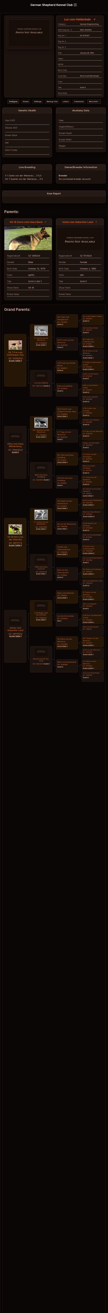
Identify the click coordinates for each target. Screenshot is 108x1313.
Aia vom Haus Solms (90, 328)
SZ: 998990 (87, 319)
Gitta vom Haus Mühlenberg (15, 445)
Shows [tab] (26, 101)
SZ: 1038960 (62, 414)
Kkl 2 (59, 621)
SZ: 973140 (87, 537)
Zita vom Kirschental (90, 627)
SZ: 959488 (87, 413)
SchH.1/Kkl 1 (62, 529)
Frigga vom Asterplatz (91, 443)
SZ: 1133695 (87, 643)
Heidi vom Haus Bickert (91, 512)
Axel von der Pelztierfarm (92, 500)
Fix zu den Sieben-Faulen (92, 316)
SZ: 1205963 (87, 606)
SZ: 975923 (62, 483)
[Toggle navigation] (75, 4)
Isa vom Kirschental (65, 616)
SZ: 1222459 (62, 644)
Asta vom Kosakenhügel (92, 535)
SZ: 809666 (87, 459)
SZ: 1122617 (62, 506)
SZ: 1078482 (88, 528)
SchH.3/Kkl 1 (62, 416)
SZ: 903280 (87, 482)
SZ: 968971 (87, 330)
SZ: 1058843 (88, 583)
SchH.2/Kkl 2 (88, 516)
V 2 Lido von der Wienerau (92, 431)
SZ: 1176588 (87, 597)
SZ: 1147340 (87, 652)
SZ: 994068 (87, 399)
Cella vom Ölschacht (90, 374)
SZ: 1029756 (62, 345)
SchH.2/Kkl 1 (88, 599)
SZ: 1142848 (87, 620)
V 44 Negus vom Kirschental (41, 614)
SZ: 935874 (87, 390)
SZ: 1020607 (88, 445)
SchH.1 (60, 439)
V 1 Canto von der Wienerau (41, 339)
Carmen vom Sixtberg (91, 420)
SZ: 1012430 (87, 514)
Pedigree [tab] (13, 101)
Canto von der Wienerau (21, 175)
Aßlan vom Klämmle (65, 593)
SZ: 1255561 (62, 596)
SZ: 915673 (87, 493)
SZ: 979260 (87, 376)
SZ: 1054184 (87, 560)
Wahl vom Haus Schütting (41, 476)
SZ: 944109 (87, 367)
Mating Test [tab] (52, 101)
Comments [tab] (79, 101)
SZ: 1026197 (87, 572)
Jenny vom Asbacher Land (15, 629)
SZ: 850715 (87, 470)
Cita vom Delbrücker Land (92, 581)
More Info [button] (93, 101)
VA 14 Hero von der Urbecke (15, 538)
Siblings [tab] (37, 101)
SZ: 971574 (61, 460)
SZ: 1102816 (62, 322)
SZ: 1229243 (62, 619)
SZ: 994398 (87, 422)
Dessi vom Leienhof (90, 397)
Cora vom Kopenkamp (91, 673)
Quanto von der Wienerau (24, 179)
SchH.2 (60, 324)
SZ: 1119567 (87, 629)
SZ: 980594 (87, 355)
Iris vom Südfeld (41, 383)
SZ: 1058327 (62, 368)
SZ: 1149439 (62, 527)
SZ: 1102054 (87, 675)
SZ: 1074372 (62, 389)
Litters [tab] (66, 101)
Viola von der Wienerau (91, 650)
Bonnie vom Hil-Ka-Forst (41, 660)
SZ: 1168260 (62, 552)
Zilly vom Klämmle (89, 604)
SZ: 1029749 (88, 434)
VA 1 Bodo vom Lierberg (92, 569)
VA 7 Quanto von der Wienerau (41, 431)
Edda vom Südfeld (64, 386)
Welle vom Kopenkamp (66, 662)
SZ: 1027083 (88, 503)
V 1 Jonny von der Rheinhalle (41, 523)
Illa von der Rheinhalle (66, 524)
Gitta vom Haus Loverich (41, 568)
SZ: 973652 (87, 344)
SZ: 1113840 (62, 575)
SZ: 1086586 (88, 551)
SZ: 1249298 (62, 665)
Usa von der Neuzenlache (92, 558)
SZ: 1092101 (62, 437)
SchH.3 (60, 347)
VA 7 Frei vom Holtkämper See (15, 353)
